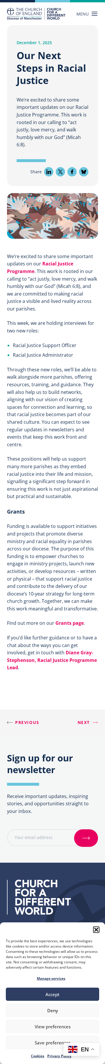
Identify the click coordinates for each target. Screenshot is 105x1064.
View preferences (53, 1026)
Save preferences (53, 1043)
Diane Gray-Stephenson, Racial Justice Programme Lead (52, 660)
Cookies (37, 1055)
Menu (82, 14)
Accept (53, 994)
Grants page (69, 623)
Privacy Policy (59, 1055)
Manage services (51, 978)
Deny (52, 1010)
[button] (96, 930)
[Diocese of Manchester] (36, 14)
